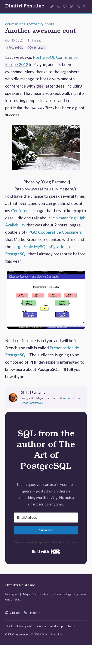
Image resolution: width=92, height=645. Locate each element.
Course (41, 626)
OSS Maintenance (16, 634)
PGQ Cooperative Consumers (55, 232)
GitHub (15, 613)
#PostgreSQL (15, 47)
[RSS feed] (85, 7)
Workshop (56, 626)
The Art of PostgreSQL (19, 626)
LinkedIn (34, 613)
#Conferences (36, 47)
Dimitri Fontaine (24, 6)
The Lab (71, 626)
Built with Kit (46, 551)
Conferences (23, 210)
